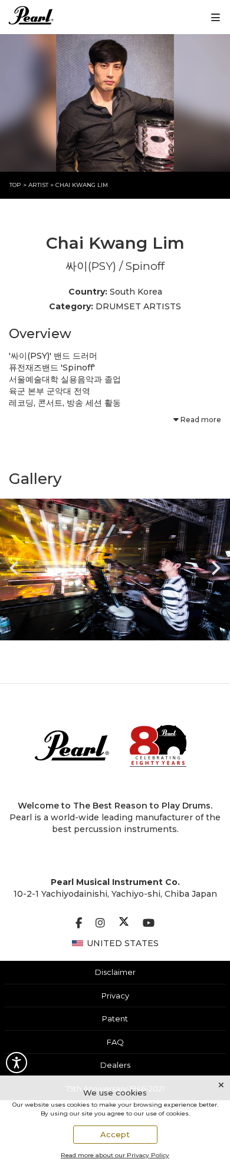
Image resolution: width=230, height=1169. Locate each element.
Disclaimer (115, 972)
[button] (115, 569)
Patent (115, 1018)
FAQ (115, 1042)
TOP (16, 185)
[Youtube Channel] (149, 923)
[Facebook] (78, 923)
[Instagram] (100, 923)
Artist (39, 185)
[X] (124, 923)
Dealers (115, 1065)
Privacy (115, 995)
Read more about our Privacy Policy (115, 1155)
